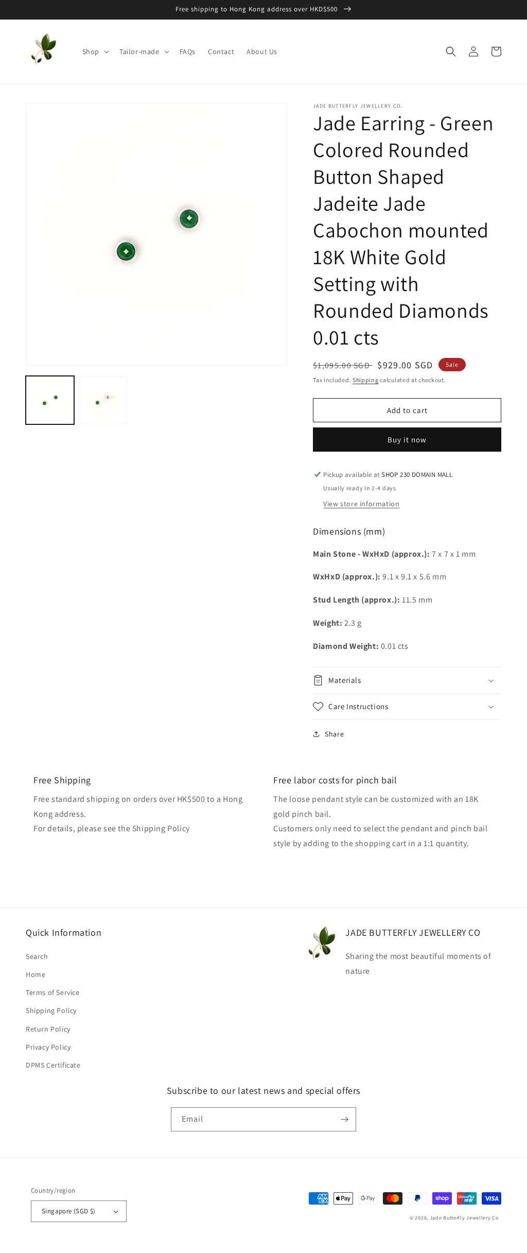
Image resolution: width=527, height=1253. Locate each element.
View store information (361, 503)
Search (37, 956)
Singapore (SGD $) (69, 1211)
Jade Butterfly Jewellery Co (464, 1217)
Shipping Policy (51, 1010)
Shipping (366, 380)
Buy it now (407, 439)
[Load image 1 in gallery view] (50, 400)
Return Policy (48, 1029)
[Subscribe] (344, 1119)
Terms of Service (53, 992)
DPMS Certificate (53, 1065)
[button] (94, 51)
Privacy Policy (48, 1047)
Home (35, 974)
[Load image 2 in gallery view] (103, 400)
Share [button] (334, 734)
